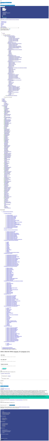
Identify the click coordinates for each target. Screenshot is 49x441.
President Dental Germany (6, 161)
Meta (7, 141)
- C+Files (9, 92)
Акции (3, 99)
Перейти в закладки (8, 2)
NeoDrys (9, 154)
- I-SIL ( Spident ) (8, 249)
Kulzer (8, 139)
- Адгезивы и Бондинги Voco (11, 225)
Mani (7, 140)
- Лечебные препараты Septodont (13, 47)
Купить (2, 386)
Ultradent (9, 177)
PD (6, 158)
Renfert (8, 162)
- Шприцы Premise (9, 277)
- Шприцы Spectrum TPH (10, 279)
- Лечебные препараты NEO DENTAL (14, 46)
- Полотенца (8, 318)
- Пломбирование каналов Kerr (13, 58)
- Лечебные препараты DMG (13, 44)
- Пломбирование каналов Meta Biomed (14, 59)
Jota (6, 136)
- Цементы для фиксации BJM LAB (14, 88)
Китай (8, 190)
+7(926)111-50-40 (3, 22)
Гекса (8, 184)
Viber (1, 25)
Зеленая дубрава (7, 189)
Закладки (3, 425)
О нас (5, 102)
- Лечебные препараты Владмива (11, 235)
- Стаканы (7, 323)
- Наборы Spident (9, 288)
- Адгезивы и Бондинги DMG (11, 217)
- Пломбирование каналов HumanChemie (15, 57)
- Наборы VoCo (8, 291)
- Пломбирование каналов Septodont (12, 259)
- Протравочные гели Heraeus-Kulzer (14, 78)
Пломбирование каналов (12, 55)
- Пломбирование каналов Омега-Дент (12, 264)
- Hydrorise (8, 248)
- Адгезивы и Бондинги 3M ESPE (13, 38)
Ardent (8, 108)
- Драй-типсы (10, 83)
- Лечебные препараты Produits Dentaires (12, 234)
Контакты (4, 100)
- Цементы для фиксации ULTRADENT (12, 337)
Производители (4, 105)
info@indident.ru (3, 26)
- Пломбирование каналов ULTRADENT (13, 261)
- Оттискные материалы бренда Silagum (12, 252)
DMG (8, 123)
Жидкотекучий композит (12, 42)
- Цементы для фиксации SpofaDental (12, 335)
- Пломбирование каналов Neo (11, 257)
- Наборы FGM (10, 70)
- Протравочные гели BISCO (13, 76)
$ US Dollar (4, 9)
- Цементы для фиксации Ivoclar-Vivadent (13, 333)
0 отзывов (2, 373)
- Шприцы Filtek (8, 273)
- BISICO (9, 52)
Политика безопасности (6, 413)
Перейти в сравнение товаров (10, 5)
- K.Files (9, 94)
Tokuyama (9, 171)
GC (6, 127)
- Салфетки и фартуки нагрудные (11, 321)
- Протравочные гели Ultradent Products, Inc (13, 300)
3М (6, 107)
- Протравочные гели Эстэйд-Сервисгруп (13, 305)
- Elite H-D (8, 245)
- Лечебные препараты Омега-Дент (12, 237)
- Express (7, 246)
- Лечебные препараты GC (12, 45)
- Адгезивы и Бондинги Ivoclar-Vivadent (12, 220)
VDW (8, 178)
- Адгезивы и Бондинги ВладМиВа (12, 226)
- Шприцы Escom (11, 65)
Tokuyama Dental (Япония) (7, 176)
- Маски (7, 313)
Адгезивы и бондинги (11, 36)
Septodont (9, 167)
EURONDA (6, 125)
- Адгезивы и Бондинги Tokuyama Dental (12, 223)
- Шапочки (8, 325)
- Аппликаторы (10, 80)
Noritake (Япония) (7, 157)
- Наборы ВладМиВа (9, 292)
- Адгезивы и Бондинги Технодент (12, 227)
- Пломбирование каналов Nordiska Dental (13, 258)
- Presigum (7, 251)
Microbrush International (6, 144)
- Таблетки (8, 324)
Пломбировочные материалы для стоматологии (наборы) (17, 67)
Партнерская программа (6, 431)
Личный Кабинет (5, 423)
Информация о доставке (6, 412)
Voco (7, 180)
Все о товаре (4, 368)
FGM (7, 126)
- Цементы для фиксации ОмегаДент (12, 340)
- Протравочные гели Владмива (11, 301)
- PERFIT (7, 250)
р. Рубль (4, 10)
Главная (3, 33)
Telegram (2, 24)
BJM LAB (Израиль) (7, 114)
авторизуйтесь (12, 399)
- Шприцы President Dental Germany (12, 278)
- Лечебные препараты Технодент (11, 238)
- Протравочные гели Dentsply (13, 77)
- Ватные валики (11, 82)
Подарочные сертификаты (6, 430)
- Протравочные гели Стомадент (11, 303)
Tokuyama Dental (7, 173)
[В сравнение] (2, 384)
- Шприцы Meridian (9, 276)
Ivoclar (8, 135)
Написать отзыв (7, 373)
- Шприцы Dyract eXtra (12, 64)
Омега (8, 197)
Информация (4, 101)
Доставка (5, 103)
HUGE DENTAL (7, 131)
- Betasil (9, 51)
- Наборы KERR (11, 72)
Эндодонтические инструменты (9, 341)
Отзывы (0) (4, 369)
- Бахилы (9, 81)
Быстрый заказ (6, 386)
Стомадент (6, 199)
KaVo (8, 137)
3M (6, 106)
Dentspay (9, 119)
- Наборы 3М (10, 68)
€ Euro (3, 8)
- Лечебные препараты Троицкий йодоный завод (14, 239)
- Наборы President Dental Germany (11, 287)
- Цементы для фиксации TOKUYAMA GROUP (14, 336)
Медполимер (6, 195)
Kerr (7, 138)
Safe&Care (6, 164)
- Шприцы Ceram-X (11, 62)
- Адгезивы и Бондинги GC (10, 219)
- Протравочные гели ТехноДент (11, 304)
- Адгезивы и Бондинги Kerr (10, 221)
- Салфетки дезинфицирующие (11, 320)
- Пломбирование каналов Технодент (12, 265)
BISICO (9, 111)
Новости (3, 98)
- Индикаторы (8, 312)
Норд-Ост (9, 196)
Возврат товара (4, 418)
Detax (8, 122)
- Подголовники (8, 317)
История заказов (5, 424)
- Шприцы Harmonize (9, 274)
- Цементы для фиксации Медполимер (12, 339)
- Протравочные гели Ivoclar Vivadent (12, 299)
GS (6, 128)
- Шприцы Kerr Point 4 (9, 275)
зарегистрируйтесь (19, 399)
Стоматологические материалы (9, 35)
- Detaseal (7, 244)
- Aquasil (9, 50)
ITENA (8, 134)
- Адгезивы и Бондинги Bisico (13, 39)
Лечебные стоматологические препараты (14, 43)
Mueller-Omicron (6, 146)
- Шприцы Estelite (9, 271)
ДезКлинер (6, 186)
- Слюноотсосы (8, 322)
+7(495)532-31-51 (3, 21)
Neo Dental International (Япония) (7, 153)
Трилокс (9, 201)
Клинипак (6, 192)
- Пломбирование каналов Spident (11, 260)
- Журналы (10, 84)
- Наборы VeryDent (9, 290)
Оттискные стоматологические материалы (15, 49)
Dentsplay (9, 120)
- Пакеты (7, 315)
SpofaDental (6, 170)
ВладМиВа (6, 183)
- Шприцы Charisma (11, 63)
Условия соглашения (5, 414)
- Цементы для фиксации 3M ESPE (14, 86)
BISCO (8, 110)
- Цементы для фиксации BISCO (13, 87)
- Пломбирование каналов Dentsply (14, 56)
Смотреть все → (10, 41)
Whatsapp (2, 23)
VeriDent (9, 179)
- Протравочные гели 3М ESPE (13, 74)
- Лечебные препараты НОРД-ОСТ (12, 236)
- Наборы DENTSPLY (12, 69)
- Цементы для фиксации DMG (13, 90)
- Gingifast (7, 247)
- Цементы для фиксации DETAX (13, 89)
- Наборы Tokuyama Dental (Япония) (12, 289)
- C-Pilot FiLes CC (11, 93)
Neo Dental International (6, 149)
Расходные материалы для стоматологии (14, 79)
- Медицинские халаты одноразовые (12, 314)
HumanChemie (6, 133)
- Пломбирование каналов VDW (11, 262)
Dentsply (9, 121)
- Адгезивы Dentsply (11, 37)
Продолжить (2, 2)
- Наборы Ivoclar (11, 71)
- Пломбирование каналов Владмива (12, 263)
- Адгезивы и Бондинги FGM (11, 218)
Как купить (6, 104)
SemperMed (6, 166)
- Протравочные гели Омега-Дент (11, 302)
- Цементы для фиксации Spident (11, 334)
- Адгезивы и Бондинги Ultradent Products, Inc (13, 224)
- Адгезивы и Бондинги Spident (11, 222)
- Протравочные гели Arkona (13, 75)
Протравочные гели (11, 73)
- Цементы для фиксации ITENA (11, 332)
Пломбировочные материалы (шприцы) (14, 61)
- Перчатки (8, 316)
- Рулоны (7, 319)
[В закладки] (1, 384)
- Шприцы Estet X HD (9, 272)
